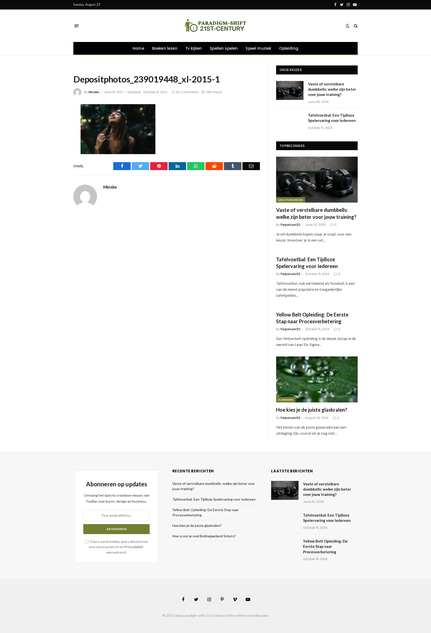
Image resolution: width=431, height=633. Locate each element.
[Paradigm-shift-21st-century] (215, 25)
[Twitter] (56, 135)
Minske (94, 92)
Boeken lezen (164, 48)
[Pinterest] (56, 161)
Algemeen (285, 400)
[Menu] (77, 25)
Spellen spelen (224, 48)
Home (138, 48)
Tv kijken (193, 48)
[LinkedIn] (56, 148)
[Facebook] (56, 121)
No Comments (187, 92)
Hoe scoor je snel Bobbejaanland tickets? (204, 536)
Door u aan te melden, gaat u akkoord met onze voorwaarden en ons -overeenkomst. (118, 547)
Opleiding (288, 48)
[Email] (56, 174)
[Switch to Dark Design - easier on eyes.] (348, 26)
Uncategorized (290, 200)
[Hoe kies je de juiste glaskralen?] (317, 379)
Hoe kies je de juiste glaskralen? (311, 410)
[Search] (355, 25)
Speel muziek (258, 48)
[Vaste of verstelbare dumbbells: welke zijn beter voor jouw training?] (290, 90)
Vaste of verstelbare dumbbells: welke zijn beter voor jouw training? (332, 89)
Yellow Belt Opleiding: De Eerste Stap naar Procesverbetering (312, 318)
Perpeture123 (290, 225)
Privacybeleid (134, 547)
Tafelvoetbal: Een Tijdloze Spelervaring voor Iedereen (332, 118)
